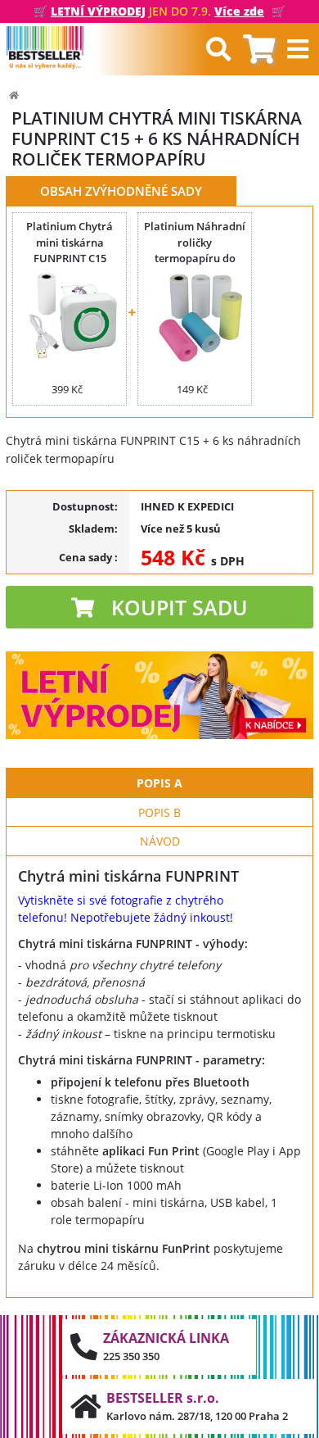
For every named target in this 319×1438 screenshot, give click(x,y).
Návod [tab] (160, 841)
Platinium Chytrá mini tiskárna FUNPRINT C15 (69, 242)
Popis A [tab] (159, 783)
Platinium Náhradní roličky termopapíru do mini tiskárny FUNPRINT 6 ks (194, 258)
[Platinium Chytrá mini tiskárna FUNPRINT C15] (69, 318)
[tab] (258, 49)
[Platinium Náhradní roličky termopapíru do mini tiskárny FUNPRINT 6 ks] (194, 318)
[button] (159, 607)
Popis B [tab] (159, 812)
